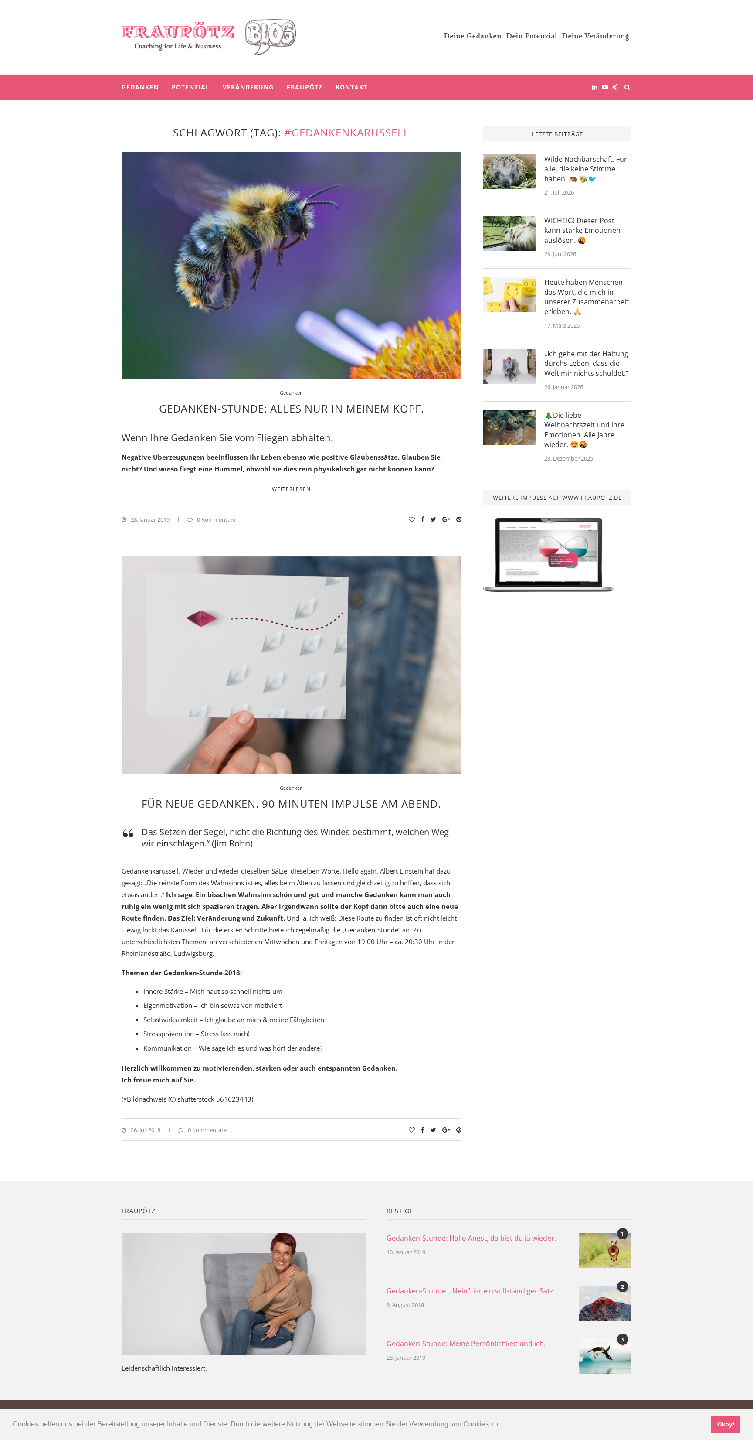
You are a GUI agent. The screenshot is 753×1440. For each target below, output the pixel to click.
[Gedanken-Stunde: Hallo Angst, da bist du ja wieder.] (605, 1250)
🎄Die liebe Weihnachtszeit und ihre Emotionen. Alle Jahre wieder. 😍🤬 (584, 429)
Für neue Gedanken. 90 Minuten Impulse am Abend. (291, 803)
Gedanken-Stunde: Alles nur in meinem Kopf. (291, 408)
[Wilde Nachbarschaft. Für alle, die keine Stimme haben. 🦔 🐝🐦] (509, 171)
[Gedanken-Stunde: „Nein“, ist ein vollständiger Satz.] (605, 1303)
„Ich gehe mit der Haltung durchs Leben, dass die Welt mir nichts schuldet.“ (586, 363)
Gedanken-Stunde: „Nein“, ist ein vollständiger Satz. (471, 1291)
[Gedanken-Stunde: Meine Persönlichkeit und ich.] (605, 1356)
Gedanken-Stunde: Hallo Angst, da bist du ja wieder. (471, 1238)
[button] (503, 1425)
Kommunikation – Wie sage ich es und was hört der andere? (232, 1048)
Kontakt (351, 87)
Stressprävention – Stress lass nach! (196, 1033)
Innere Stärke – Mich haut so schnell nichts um (212, 991)
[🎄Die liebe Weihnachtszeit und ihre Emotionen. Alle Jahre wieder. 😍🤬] (509, 427)
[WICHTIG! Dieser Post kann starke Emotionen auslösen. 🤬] (509, 233)
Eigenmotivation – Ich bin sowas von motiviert (212, 1005)
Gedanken (140, 87)
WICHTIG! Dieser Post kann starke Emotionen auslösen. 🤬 (582, 230)
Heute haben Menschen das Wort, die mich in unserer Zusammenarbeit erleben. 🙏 (586, 296)
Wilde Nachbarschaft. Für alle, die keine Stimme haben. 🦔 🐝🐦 (585, 169)
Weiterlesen (291, 489)
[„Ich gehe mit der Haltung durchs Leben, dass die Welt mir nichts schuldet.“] (509, 366)
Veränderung (248, 87)
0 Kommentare (216, 519)
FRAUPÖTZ (304, 87)
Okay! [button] (726, 1424)
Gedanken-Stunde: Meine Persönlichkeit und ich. (466, 1343)
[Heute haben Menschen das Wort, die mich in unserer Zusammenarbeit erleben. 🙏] (509, 294)
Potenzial (191, 87)
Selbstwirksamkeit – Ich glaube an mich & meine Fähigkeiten (233, 1019)
